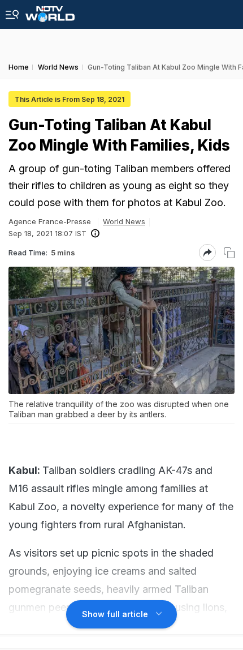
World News (124, 221)
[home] (50, 11)
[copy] (229, 252)
